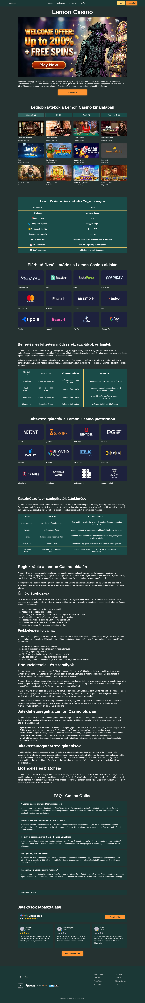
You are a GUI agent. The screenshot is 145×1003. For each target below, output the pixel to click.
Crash (85, 115)
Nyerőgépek (112, 115)
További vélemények (72, 953)
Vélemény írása (115, 917)
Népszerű (29, 115)
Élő (57, 115)
